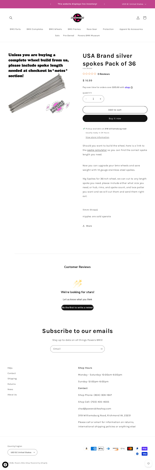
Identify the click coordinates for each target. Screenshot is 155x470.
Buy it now (115, 118)
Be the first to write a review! (77, 307)
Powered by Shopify (39, 463)
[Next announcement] (104, 4)
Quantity (87, 93)
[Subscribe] (101, 348)
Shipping (12, 378)
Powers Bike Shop (22, 463)
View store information (97, 137)
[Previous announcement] (50, 4)
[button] (11, 18)
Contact (12, 373)
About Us (12, 394)
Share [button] (89, 226)
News (10, 389)
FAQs (10, 368)
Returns (12, 384)
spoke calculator (97, 150)
